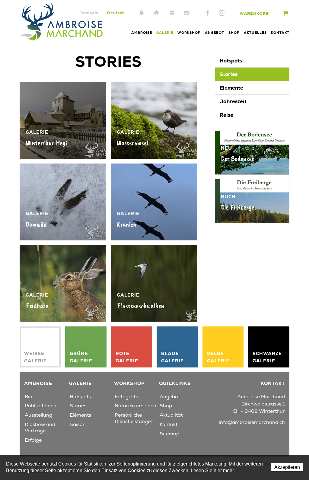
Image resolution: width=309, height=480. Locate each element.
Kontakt (187, 13)
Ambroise (141, 32)
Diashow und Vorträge (40, 427)
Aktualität (171, 415)
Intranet (142, 13)
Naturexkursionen (135, 406)
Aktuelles (255, 32)
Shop (234, 32)
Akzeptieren (287, 467)
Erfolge (33, 440)
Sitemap (172, 13)
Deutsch (116, 12)
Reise (226, 115)
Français (88, 12)
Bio (28, 397)
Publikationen (40, 406)
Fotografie (127, 397)
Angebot (214, 32)
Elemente (231, 87)
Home (157, 13)
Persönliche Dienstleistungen (134, 418)
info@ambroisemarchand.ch (252, 422)
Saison (78, 424)
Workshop (189, 32)
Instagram (222, 13)
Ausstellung (38, 415)
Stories (228, 74)
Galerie (164, 32)
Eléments (80, 415)
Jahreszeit (233, 101)
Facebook (207, 13)
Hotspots (231, 60)
